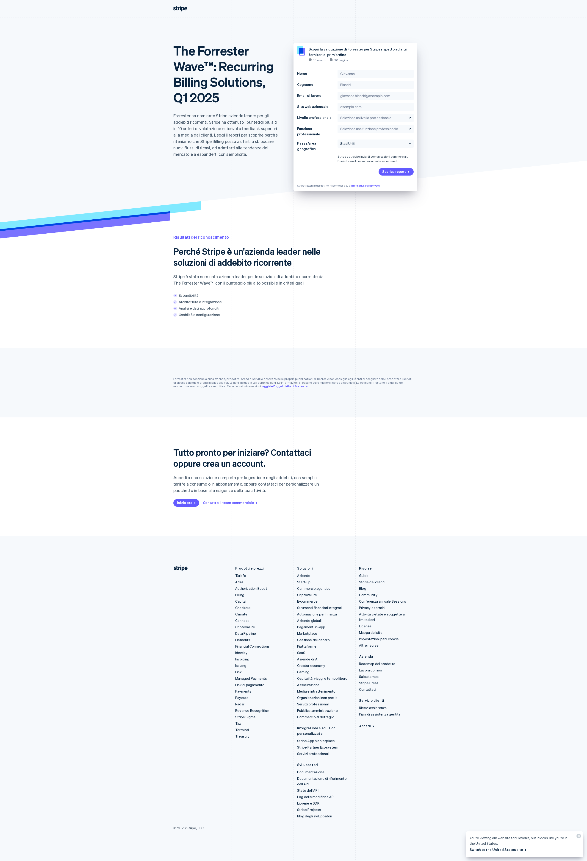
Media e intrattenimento (316, 691)
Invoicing (242, 659)
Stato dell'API (307, 790)
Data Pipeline (245, 633)
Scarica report (394, 171)
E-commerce (307, 601)
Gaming (303, 672)
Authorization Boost (251, 588)
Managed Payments (251, 678)
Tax (238, 723)
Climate (241, 614)
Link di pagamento (249, 684)
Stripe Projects (309, 809)
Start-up (304, 582)
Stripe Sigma (245, 717)
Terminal (242, 729)
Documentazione (310, 772)
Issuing (240, 665)
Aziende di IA (307, 659)
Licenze (365, 626)
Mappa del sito (370, 632)
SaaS (301, 652)
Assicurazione (308, 684)
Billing (239, 595)
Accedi (365, 726)
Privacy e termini (372, 607)
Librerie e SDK (308, 803)
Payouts (241, 697)
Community (368, 595)
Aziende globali (309, 620)
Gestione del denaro (313, 639)
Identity (241, 652)
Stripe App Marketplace (316, 740)
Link (238, 672)
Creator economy (311, 665)
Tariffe (240, 575)
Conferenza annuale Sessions (382, 601)
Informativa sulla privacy (365, 185)
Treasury (242, 736)
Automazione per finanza (317, 614)
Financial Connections (252, 646)
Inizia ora (184, 502)
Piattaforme (306, 646)
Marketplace (307, 633)
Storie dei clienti (372, 582)
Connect (242, 620)
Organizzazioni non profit (317, 697)
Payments (243, 691)
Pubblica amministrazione (317, 710)
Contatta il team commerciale (228, 502)
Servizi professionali (313, 704)
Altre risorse (369, 645)
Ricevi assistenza (373, 707)
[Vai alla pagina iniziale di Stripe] (179, 568)
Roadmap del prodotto (377, 663)
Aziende (303, 575)
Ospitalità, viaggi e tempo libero (322, 678)
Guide (363, 575)
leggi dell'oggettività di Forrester (285, 386)
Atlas (239, 582)
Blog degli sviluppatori (314, 816)
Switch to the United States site (496, 849)
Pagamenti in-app (311, 627)
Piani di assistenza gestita (379, 714)
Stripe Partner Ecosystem (317, 747)
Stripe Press (369, 683)
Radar (239, 704)
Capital (240, 601)
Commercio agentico (314, 588)
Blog (362, 588)
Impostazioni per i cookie (379, 639)
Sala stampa (369, 676)
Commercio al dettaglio (315, 717)
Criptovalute (245, 627)
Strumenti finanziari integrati (319, 607)
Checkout (243, 607)
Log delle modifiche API (316, 796)
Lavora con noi (370, 670)
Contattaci (367, 689)
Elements (242, 639)
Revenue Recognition (252, 710)
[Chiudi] (578, 837)
